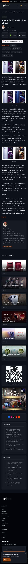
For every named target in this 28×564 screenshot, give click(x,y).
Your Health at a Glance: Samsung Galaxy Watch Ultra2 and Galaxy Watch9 (13, 436)
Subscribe (6, 560)
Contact (4, 535)
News (3, 509)
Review (3, 518)
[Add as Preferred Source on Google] (12, 41)
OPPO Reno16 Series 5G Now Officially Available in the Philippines (14, 440)
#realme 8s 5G (6, 52)
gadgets (7, 12)
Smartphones (5, 513)
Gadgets (4, 511)
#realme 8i (13, 45)
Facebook (5, 35)
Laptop (3, 525)
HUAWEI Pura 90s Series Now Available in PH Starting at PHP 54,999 (14, 448)
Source (4, 217)
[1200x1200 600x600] (14, 411)
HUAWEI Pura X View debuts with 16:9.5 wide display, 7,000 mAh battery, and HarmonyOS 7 (13, 430)
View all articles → (7, 246)
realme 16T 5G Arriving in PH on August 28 (15, 473)
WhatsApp (13, 35)
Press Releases (5, 516)
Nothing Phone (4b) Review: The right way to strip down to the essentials (15, 478)
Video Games (5, 523)
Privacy (3, 537)
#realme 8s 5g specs (7, 55)
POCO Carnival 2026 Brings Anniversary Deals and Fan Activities (14, 484)
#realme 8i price (6, 48)
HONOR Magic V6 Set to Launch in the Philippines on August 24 (14, 444)
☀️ (21, 5)
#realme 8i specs (17, 48)
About (3, 532)
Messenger (22, 35)
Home (3, 12)
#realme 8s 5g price (17, 52)
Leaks (3, 520)
